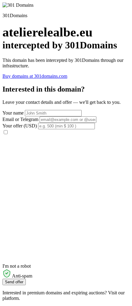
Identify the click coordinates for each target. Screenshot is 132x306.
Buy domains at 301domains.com (34, 76)
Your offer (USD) (19, 125)
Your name (13, 112)
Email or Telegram (20, 119)
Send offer (14, 282)
